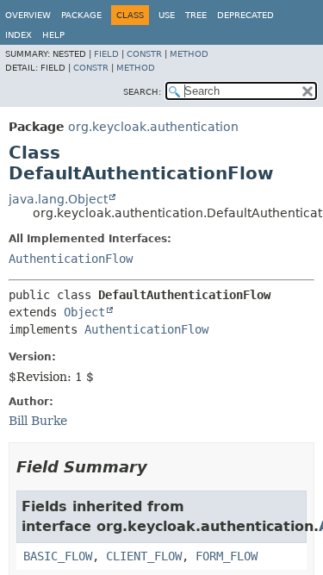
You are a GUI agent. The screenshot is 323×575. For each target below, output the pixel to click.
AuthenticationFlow (71, 259)
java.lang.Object (58, 199)
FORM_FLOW (227, 556)
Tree (196, 15)
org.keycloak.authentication (153, 127)
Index (18, 35)
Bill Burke (38, 421)
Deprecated (245, 15)
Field (106, 54)
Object (84, 312)
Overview (28, 15)
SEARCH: (142, 92)
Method (189, 54)
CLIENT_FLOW (144, 556)
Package (81, 15)
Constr (144, 54)
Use (166, 15)
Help (53, 35)
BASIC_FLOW (57, 556)
